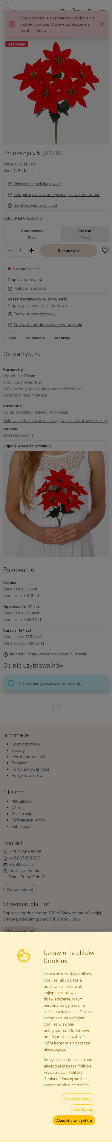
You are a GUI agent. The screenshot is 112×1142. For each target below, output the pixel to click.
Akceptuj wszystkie (74, 1120)
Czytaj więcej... (78, 1098)
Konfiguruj (82, 1109)
